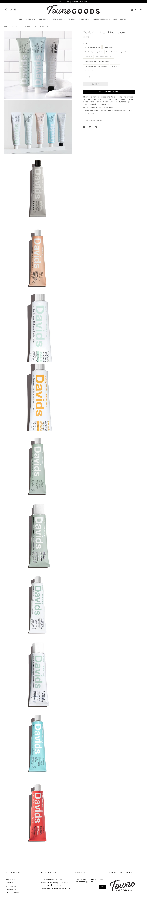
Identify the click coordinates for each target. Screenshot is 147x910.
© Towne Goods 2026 (14, 906)
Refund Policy (11, 889)
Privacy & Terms (12, 893)
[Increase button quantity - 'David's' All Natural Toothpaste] (93, 77)
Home (6, 27)
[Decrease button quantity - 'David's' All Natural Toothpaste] (85, 77)
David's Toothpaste (97, 121)
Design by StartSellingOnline (35, 906)
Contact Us (10, 879)
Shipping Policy (12, 886)
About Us (9, 883)
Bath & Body (16, 27)
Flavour (85, 43)
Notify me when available (109, 91)
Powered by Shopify (55, 906)
